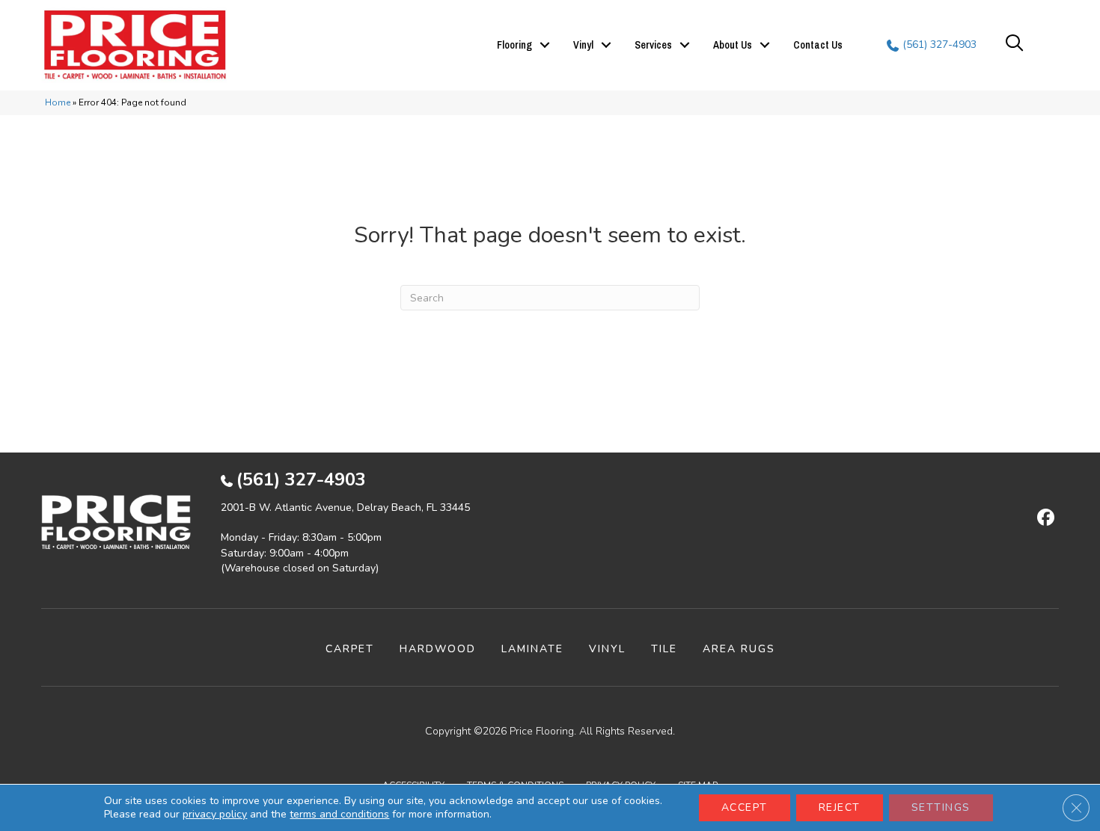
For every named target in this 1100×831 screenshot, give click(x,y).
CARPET (350, 649)
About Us (732, 45)
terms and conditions (339, 814)
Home (57, 102)
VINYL (607, 649)
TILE (664, 649)
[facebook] (1043, 518)
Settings (941, 807)
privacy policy (215, 814)
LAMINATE (532, 649)
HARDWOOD (438, 649)
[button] (544, 45)
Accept (744, 807)
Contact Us (818, 45)
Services (653, 45)
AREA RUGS (739, 649)
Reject (840, 807)
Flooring (514, 45)
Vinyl (583, 45)
